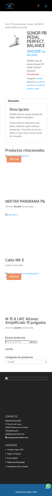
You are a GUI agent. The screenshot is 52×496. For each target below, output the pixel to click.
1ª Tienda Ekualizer (18, 24)
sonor (36, 88)
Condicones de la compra (17, 466)
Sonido (30, 24)
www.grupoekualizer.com (17, 437)
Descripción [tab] (13, 101)
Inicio (7, 24)
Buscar (33, 342)
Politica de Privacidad (16, 462)
